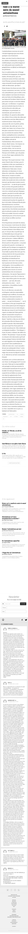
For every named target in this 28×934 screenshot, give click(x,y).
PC (3, 418)
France (21, 414)
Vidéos (14, 910)
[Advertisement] (14, 483)
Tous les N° (14, 921)
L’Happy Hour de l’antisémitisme (11, 553)
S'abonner (23, 603)
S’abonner (14, 923)
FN (17, 414)
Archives (14, 901)
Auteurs (14, 897)
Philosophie (14, 903)
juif (11, 416)
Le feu (4, 453)
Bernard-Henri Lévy (11, 16)
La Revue (14, 919)
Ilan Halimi (5, 416)
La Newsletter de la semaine (14, 895)
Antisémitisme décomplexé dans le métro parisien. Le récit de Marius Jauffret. (12, 557)
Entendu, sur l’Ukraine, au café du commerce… (11, 431)
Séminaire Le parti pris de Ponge (14, 917)
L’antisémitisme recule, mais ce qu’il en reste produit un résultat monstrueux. (13, 523)
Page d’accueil (14, 894)
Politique (14, 905)
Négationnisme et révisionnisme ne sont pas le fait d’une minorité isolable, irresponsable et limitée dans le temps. (13, 546)
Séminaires (14, 914)
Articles (14, 899)
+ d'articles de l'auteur (14, 463)
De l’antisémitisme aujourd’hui (10, 541)
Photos (14, 911)
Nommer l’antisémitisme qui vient (11, 529)
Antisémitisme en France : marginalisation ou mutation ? (10, 517)
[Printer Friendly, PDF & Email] (3, 620)
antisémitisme (11, 414)
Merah (21, 416)
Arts (14, 906)
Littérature (14, 902)
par (8, 506)
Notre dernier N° (14, 922)
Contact (14, 926)
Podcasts (14, 909)
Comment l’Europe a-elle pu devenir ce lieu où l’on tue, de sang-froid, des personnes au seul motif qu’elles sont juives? (13, 534)
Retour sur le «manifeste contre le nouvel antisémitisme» (14, 504)
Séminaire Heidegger (14, 915)
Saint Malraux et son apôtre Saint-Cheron (14, 444)
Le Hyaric (16, 416)
